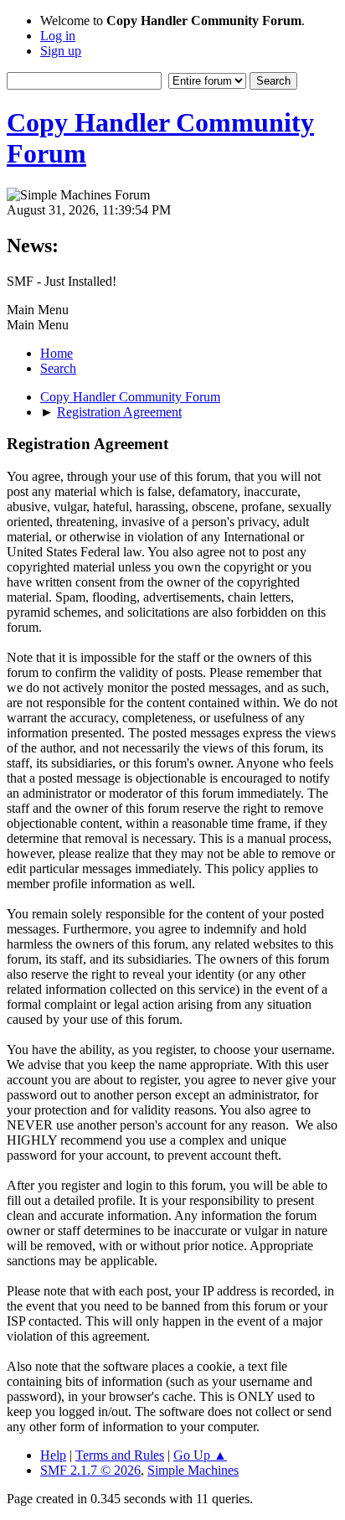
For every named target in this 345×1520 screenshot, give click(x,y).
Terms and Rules (119, 1455)
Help (53, 1455)
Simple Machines (193, 1470)
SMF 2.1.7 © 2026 (90, 1470)
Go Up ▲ (200, 1455)
